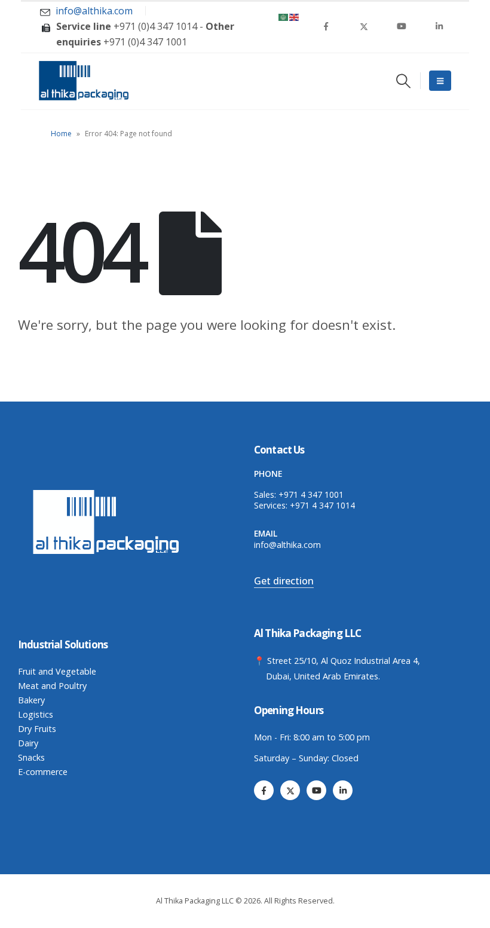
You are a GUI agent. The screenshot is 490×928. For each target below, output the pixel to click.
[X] (364, 26)
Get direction (284, 580)
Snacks (31, 757)
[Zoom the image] (107, 492)
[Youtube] (401, 26)
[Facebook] (326, 26)
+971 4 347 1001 (311, 494)
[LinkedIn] (439, 26)
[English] (294, 16)
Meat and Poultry (52, 685)
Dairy (28, 743)
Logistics (35, 714)
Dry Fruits (37, 728)
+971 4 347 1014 (322, 505)
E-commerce (43, 771)
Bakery (31, 700)
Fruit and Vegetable (57, 671)
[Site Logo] (83, 80)
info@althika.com (287, 544)
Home (61, 133)
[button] (403, 80)
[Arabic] (283, 16)
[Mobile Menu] (440, 81)
